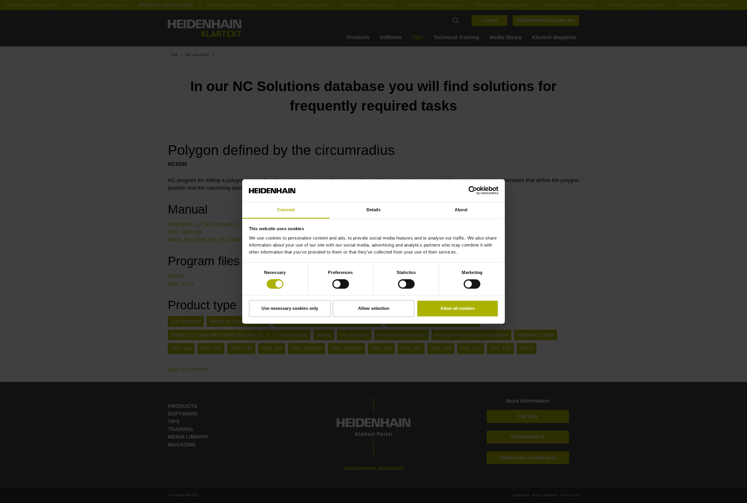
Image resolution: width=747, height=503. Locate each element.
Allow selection (373, 308)
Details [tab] (373, 209)
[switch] (340, 284)
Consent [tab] (286, 209)
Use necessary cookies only (289, 308)
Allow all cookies (457, 308)
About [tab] (461, 209)
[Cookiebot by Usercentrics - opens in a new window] (472, 190)
